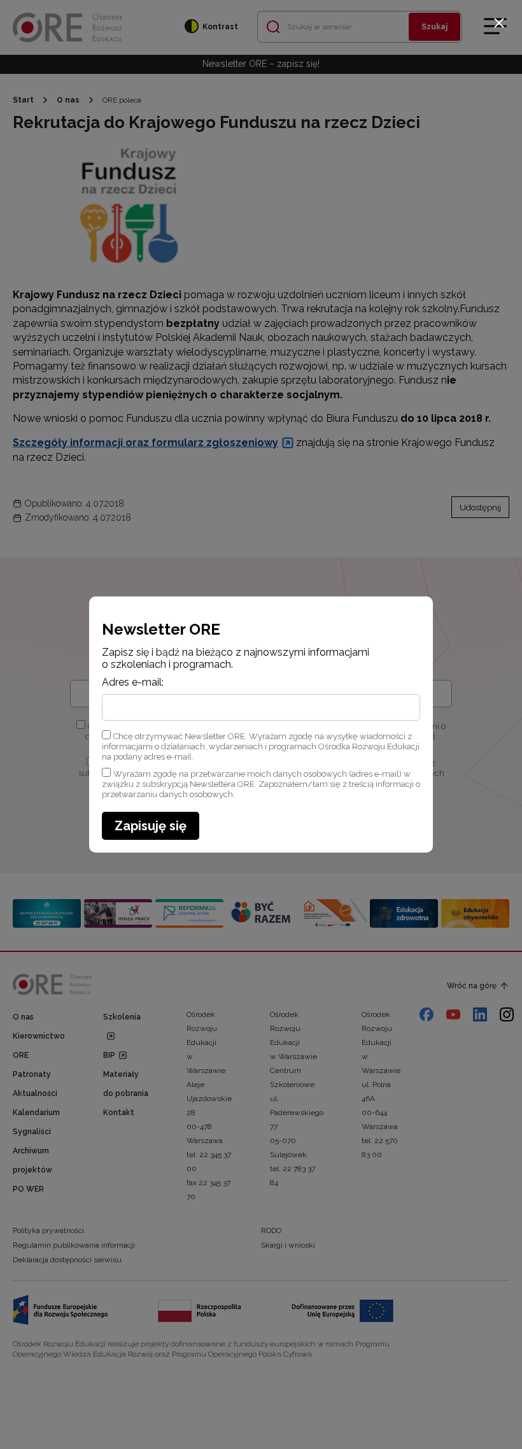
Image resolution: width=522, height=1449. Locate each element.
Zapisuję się (151, 825)
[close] (499, 23)
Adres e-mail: (133, 682)
